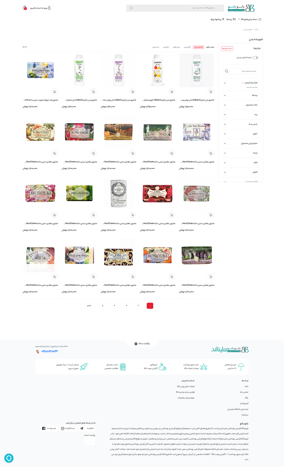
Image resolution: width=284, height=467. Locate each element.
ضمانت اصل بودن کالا (186, 386)
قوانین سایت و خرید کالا (185, 392)
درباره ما (245, 415)
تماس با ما (244, 392)
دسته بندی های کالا (249, 19)
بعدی (89, 305)
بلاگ (246, 398)
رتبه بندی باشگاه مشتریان (237, 409)
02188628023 (49, 351)
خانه (255, 29)
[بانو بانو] (240, 8)
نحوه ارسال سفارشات (186, 398)
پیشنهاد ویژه (216, 19)
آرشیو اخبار (244, 403)
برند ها (229, 19)
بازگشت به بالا (144, 343)
